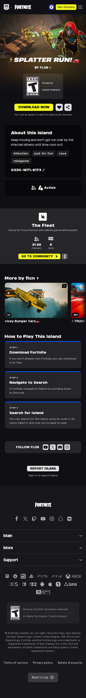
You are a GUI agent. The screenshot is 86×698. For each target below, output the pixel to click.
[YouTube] (45, 447)
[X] (53, 447)
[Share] (68, 107)
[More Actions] (65, 256)
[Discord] (60, 447)
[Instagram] (67, 447)
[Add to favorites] (59, 107)
